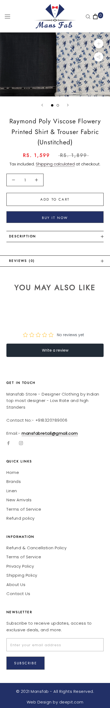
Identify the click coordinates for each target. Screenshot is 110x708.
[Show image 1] (52, 105)
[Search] (88, 16)
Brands (13, 481)
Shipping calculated (55, 164)
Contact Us (18, 593)
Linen (11, 491)
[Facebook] (8, 443)
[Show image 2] (58, 105)
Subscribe (25, 663)
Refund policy (20, 518)
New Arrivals (19, 500)
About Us (15, 584)
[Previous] (42, 105)
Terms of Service (23, 509)
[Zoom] (98, 43)
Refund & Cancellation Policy (36, 548)
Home (12, 472)
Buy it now (55, 217)
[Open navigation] (7, 16)
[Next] (68, 105)
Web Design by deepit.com (55, 702)
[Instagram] (21, 443)
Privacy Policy (20, 566)
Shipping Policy (21, 575)
